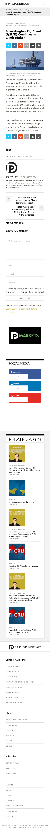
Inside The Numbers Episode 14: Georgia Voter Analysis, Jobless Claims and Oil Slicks (24, 470)
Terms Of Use (11, 730)
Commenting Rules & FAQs (16, 720)
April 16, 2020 (14, 635)
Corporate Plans (13, 763)
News (15, 9)
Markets (12, 500)
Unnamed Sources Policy (16, 698)
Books (8, 790)
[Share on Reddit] (20, 45)
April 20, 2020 (14, 603)
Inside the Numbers (17, 465)
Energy (9, 156)
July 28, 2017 (21, 23)
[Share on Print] (38, 45)
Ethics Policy (11, 677)
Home (8, 9)
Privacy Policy (12, 725)
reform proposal (25, 156)
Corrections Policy (14, 687)
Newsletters (11, 773)
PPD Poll (9, 741)
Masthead (10, 735)
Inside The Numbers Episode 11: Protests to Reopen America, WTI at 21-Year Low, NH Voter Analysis (25, 597)
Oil (15, 156)
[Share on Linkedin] (14, 45)
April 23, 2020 (14, 475)
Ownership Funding (14, 703)
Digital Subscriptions (14, 806)
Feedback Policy (12, 671)
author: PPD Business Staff (17, 25)
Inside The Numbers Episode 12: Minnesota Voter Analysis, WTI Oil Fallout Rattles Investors (22, 534)
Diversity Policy (12, 692)
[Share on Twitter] (8, 45)
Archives (9, 785)
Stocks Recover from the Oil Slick (22, 502)
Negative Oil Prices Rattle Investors (23, 566)
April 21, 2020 (14, 539)
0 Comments (35, 25)
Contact (9, 746)
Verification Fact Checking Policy (20, 682)
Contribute (10, 801)
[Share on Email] (32, 45)
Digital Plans (11, 768)
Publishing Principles (14, 666)
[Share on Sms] (26, 45)
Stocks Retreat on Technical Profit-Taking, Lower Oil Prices (23, 631)
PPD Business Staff (28, 177)
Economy (23, 9)
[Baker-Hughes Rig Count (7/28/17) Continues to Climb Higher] (13, 167)
